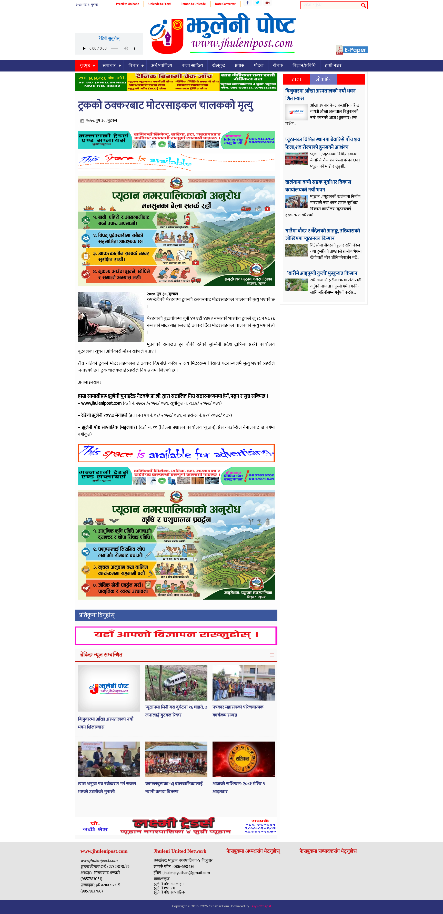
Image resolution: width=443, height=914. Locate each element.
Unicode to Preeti (159, 3)
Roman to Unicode (193, 3)
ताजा (296, 79)
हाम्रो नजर (333, 65)
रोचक (278, 65)
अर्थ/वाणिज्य (161, 65)
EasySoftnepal (260, 906)
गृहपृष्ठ (85, 65)
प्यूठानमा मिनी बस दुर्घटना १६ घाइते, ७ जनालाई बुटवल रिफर (176, 711)
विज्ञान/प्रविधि (304, 65)
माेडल (259, 65)
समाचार (109, 65)
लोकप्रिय (324, 79)
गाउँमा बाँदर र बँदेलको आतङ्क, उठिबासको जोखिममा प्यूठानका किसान (322, 235)
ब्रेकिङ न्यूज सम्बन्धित (101, 655)
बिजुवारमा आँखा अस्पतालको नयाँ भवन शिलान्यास (320, 95)
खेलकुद (218, 65)
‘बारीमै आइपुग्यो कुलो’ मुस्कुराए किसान (321, 273)
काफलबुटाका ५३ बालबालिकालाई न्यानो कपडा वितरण (174, 788)
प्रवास (239, 65)
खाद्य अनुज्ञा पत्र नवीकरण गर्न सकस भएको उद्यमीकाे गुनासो (107, 788)
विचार (133, 65)
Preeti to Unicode (127, 3)
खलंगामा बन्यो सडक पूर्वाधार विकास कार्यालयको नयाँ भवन (318, 186)
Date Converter (225, 3)
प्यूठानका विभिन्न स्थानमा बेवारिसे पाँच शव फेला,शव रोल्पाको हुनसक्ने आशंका (322, 143)
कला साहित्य (192, 65)
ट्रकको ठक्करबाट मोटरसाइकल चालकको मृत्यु (165, 105)
